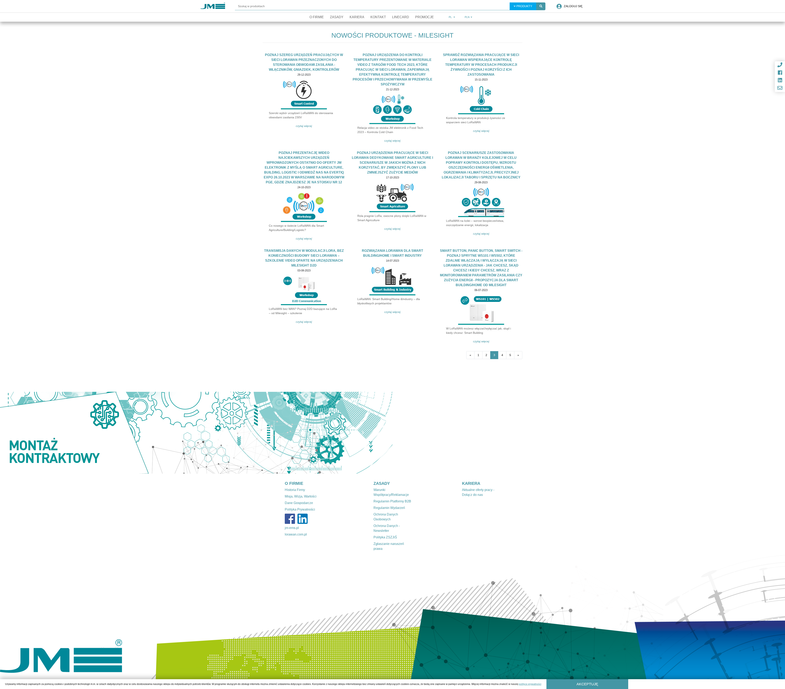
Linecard (400, 17)
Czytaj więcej (304, 126)
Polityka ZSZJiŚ (385, 537)
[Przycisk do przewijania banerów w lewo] (29, 433)
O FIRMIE (294, 483)
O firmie (317, 17)
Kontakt (378, 17)
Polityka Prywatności (300, 509)
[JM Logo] (213, 6)
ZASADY (381, 483)
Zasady (336, 17)
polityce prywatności (530, 684)
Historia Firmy (295, 490)
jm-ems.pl (292, 528)
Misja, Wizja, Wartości (300, 496)
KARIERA (471, 483)
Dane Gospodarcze (299, 503)
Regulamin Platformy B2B (392, 501)
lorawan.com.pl (296, 534)
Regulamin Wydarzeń (389, 508)
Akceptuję (587, 684)
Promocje (424, 17)
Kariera (357, 17)
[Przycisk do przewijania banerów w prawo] (363, 433)
